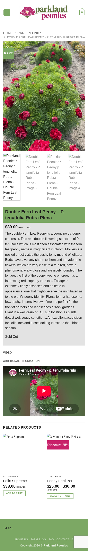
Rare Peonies (29, 33)
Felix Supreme (15, 481)
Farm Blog (38, 539)
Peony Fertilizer (59, 481)
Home (8, 33)
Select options (60, 496)
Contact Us (64, 539)
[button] (6, 12)
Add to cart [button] (14, 493)
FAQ (51, 539)
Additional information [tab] (21, 361)
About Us (21, 539)
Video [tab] (7, 352)
